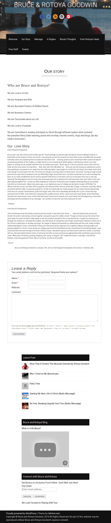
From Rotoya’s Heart (89, 39)
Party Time (35, 383)
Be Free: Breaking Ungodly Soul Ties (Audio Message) (55, 403)
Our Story (26, 39)
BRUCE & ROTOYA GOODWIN (55, 5)
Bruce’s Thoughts (68, 39)
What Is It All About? (31, 428)
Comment (16, 292)
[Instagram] (62, 18)
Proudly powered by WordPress (21, 513)
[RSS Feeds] (56, 18)
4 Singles (51, 39)
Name (15, 278)
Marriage (38, 39)
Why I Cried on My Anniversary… (45, 373)
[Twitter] (49, 18)
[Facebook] (42, 18)
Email (15, 283)
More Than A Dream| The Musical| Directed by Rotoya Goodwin (59, 363)
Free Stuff (13, 49)
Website (16, 287)
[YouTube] (69, 18)
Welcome (13, 39)
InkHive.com (54, 513)
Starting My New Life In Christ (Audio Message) (52, 393)
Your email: (27, 486)
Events (25, 49)
